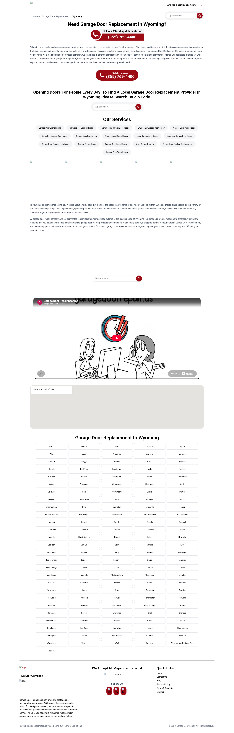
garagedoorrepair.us (37, 726)
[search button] (200, 16)
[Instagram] (109, 691)
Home (35, 16)
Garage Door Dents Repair (50, 128)
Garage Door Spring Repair (116, 136)
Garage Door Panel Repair (116, 144)
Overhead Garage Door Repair (179, 136)
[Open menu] (201, 5)
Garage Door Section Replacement (177, 144)
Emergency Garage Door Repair (151, 128)
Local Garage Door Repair (147, 136)
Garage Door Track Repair (117, 152)
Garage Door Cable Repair (184, 128)
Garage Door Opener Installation (55, 144)
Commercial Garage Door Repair (115, 128)
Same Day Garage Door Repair (55, 136)
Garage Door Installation (86, 136)
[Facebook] (123, 691)
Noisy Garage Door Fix (145, 144)
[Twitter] (116, 691)
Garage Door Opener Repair (81, 128)
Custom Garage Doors (87, 144)
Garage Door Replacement (55, 16)
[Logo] (55, 5)
